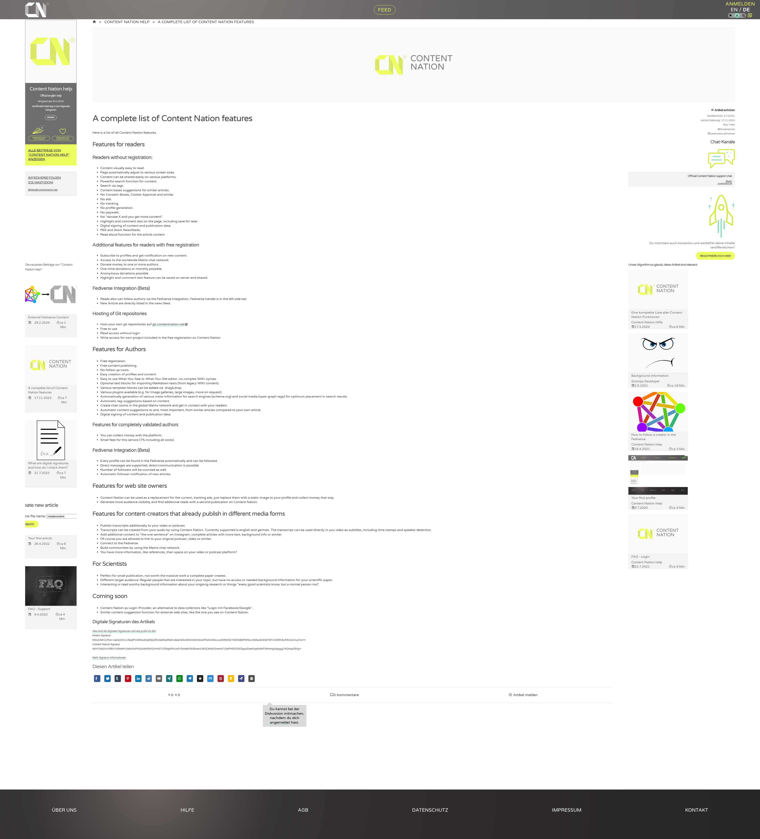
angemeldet (280, 722)
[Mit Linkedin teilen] (138, 678)
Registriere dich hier (715, 256)
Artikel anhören (724, 110)
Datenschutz (430, 810)
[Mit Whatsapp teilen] (179, 678)
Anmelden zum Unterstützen (62, 138)
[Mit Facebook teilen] (97, 678)
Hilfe (187, 810)
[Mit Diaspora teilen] (200, 678)
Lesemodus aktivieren (722, 133)
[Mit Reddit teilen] (148, 678)
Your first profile (643, 498)
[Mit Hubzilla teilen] (241, 678)
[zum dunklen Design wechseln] (743, 15)
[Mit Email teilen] (159, 678)
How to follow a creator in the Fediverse (653, 437)
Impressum (566, 810)
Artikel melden (525, 695)
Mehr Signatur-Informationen (109, 657)
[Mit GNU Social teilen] (221, 678)
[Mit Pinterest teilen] (128, 678)
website (50, 117)
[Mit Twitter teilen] (107, 678)
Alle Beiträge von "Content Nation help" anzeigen (48, 154)
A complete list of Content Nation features (206, 22)
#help (724, 182)
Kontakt (696, 810)
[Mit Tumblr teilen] (118, 678)
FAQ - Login (640, 557)
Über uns (64, 810)
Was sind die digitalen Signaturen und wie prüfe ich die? (124, 631)
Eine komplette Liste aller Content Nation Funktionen (656, 315)
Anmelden (740, 4)
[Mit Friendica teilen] (231, 678)
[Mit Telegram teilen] (190, 678)
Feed (384, 10)
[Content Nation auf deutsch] (94, 22)
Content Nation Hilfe (646, 322)
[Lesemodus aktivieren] (750, 15)
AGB (303, 810)
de (746, 10)
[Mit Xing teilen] (169, 678)
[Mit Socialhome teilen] (251, 678)
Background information (650, 376)
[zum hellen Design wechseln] (730, 15)
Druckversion (727, 129)
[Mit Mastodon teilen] (210, 678)
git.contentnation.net (168, 324)
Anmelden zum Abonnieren (39, 138)
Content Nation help (127, 22)
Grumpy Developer (645, 381)
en (734, 10)
